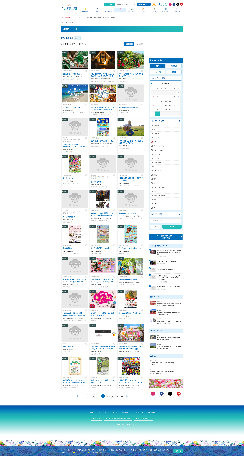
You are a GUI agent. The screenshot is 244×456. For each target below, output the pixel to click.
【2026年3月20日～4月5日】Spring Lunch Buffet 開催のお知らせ (75, 315)
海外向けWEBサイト (143, 4)
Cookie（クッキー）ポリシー (82, 452)
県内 (157, 66)
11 (122, 396)
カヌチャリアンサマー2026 (72, 107)
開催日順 (130, 44)
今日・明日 (158, 72)
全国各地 (174, 66)
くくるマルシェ (68, 178)
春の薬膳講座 (67, 248)
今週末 (174, 72)
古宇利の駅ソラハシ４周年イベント (131, 248)
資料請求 (97, 419)
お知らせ (153, 356)
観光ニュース (154, 297)
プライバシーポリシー (111, 412)
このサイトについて (95, 412)
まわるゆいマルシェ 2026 (127, 213)
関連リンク (139, 412)
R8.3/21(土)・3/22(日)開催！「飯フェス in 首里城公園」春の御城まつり (102, 215)
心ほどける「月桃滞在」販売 (73, 74)
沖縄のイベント (69, 22)
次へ (127, 396)
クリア (155, 226)
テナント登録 (108, 4)
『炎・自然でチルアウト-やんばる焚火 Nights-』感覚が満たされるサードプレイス (102, 76)
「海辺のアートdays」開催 (128, 279)
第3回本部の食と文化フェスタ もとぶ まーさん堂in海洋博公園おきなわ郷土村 (75, 382)
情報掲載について (127, 412)
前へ (78, 396)
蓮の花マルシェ (68, 346)
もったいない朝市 (97, 182)
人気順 (141, 44)
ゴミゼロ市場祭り (69, 217)
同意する (178, 451)
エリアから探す (156, 214)
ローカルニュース (156, 331)
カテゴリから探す (157, 121)
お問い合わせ (151, 412)
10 (117, 396)
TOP (62, 22)
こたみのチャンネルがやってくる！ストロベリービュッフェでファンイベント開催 (103, 282)
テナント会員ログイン (144, 419)
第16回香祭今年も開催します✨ (130, 107)
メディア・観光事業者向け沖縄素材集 (119, 419)
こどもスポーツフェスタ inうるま (102, 141)
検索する (173, 226)
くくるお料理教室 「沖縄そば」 (130, 313)
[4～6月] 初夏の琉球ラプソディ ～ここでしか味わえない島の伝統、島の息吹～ (103, 109)
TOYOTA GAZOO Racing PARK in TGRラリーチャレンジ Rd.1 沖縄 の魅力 (103, 349)
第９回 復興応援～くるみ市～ (101, 248)
